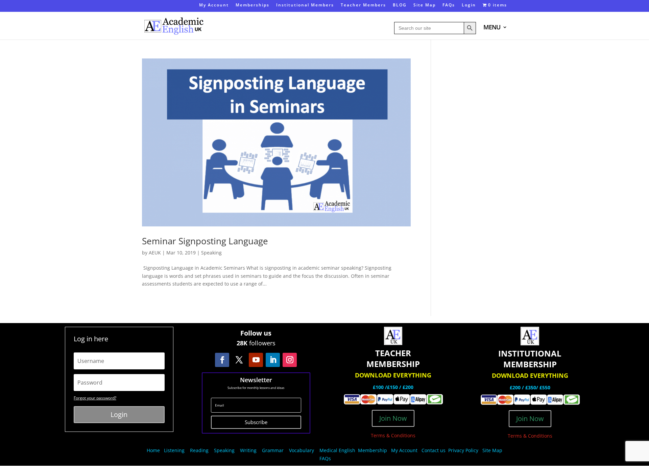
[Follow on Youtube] (256, 360)
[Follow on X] (239, 360)
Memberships (252, 5)
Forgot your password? (95, 398)
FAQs (448, 5)
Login (469, 5)
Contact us (434, 450)
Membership (372, 450)
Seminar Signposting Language (205, 241)
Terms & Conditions (393, 435)
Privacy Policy (464, 450)
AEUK (155, 252)
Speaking (211, 252)
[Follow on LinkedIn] (273, 360)
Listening (174, 450)
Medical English (338, 450)
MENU (491, 28)
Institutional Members (305, 5)
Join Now (393, 418)
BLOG (400, 5)
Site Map (424, 5)
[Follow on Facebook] (222, 360)
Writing (248, 450)
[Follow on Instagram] (290, 360)
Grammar (273, 450)
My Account (214, 5)
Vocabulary (301, 450)
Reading (199, 450)
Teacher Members (363, 5)
